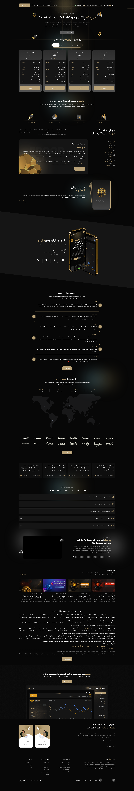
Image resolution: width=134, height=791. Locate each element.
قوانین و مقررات (45, 769)
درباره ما (55, 5)
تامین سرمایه (29, 765)
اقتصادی (63, 45)
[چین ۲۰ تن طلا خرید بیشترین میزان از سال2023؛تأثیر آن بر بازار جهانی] (30, 585)
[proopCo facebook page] (39, 780)
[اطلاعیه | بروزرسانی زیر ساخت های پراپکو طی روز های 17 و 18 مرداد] (79, 585)
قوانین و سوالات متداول (64, 767)
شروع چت (26, 744)
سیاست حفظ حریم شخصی (43, 772)
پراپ (104, 5)
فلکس (55, 45)
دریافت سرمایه (109, 614)
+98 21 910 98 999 (42, 744)
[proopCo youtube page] (24, 780)
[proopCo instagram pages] (32, 780)
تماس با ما (49, 5)
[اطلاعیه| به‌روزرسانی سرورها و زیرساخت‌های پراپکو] (104, 585)
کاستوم (78, 45)
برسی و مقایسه (29, 762)
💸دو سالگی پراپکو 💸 (80, 5)
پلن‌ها (100, 5)
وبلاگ (47, 774)
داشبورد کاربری (66, 765)
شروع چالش (104, 88)
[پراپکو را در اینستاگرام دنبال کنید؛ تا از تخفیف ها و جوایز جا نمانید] (54, 585)
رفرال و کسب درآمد (66, 762)
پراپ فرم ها (86, 628)
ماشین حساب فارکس (65, 772)
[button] (24, 201)
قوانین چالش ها (93, 5)
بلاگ (88, 5)
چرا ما (44, 5)
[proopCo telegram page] (28, 780)
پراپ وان (71, 45)
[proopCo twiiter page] (36, 780)
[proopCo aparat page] (20, 780)
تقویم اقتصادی (66, 769)
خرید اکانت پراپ (45, 762)
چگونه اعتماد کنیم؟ (67, 32)
